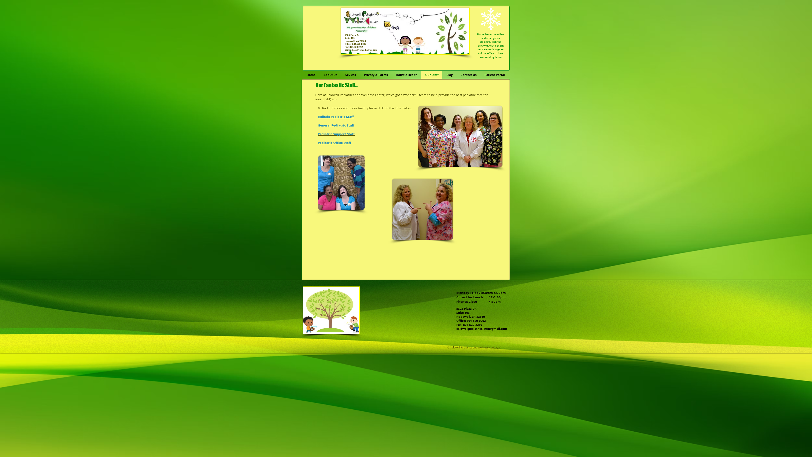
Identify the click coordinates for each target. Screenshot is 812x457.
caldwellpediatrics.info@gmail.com (481, 329)
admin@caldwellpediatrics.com (361, 49)
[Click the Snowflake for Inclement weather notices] (491, 19)
